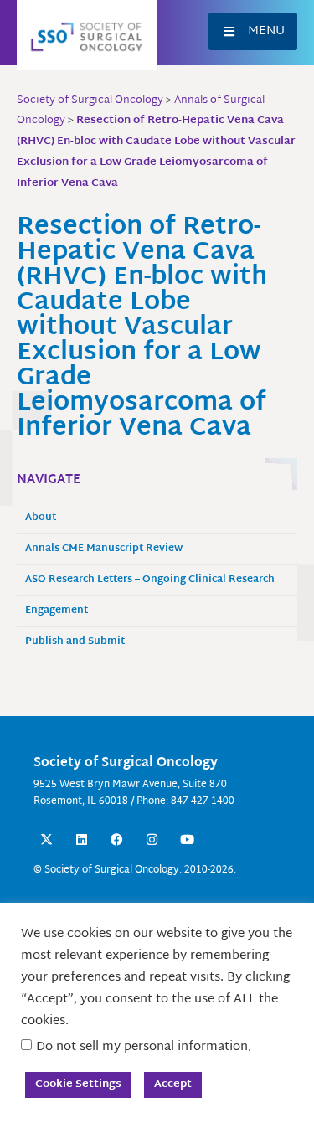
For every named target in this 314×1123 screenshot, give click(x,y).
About (40, 518)
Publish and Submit (75, 642)
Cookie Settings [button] (78, 1084)
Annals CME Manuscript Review (104, 549)
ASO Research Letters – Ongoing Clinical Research (150, 580)
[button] (252, 31)
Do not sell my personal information (142, 1047)
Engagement (56, 611)
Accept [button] (173, 1084)
